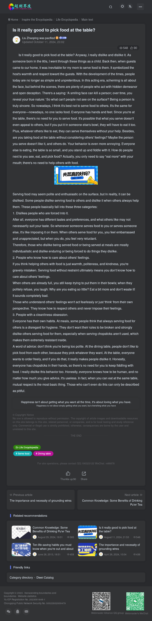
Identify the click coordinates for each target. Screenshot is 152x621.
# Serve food (22, 453)
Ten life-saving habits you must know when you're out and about (53, 547)
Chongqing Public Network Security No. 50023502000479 (35, 603)
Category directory (21, 577)
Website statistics (27, 596)
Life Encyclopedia (67, 19)
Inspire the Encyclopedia (37, 19)
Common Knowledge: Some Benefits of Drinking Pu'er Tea (51, 529)
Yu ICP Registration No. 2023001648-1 (24, 599)
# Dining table (43, 453)
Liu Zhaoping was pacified (38, 38)
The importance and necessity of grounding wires (119, 547)
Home (14, 19)
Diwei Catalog (45, 577)
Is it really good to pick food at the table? (54, 30)
